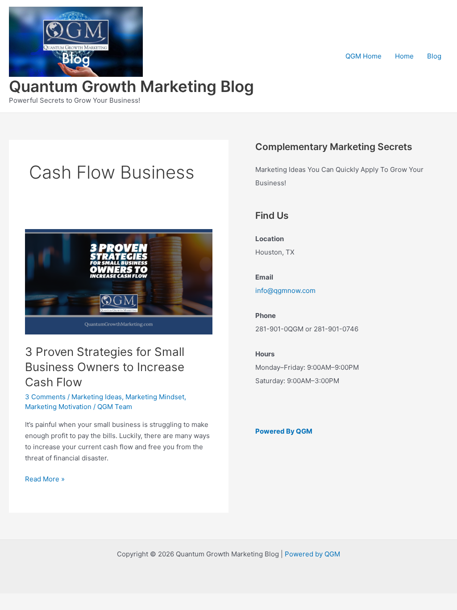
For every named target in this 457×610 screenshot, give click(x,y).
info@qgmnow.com (285, 290)
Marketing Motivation (58, 406)
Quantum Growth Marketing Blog (131, 86)
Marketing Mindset (154, 397)
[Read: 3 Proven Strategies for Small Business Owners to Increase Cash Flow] (118, 281)
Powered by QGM (312, 554)
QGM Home (363, 56)
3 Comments (45, 397)
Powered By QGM (283, 431)
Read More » (45, 479)
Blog (434, 56)
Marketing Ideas (96, 397)
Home (404, 56)
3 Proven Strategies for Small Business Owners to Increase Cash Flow (104, 367)
